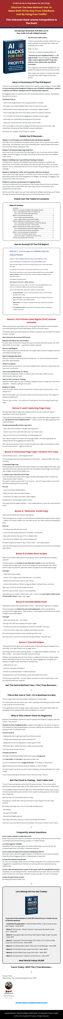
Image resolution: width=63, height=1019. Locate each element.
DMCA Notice (33, 1013)
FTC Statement (42, 1013)
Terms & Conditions (22, 1013)
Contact (56, 1013)
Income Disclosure (10, 1013)
